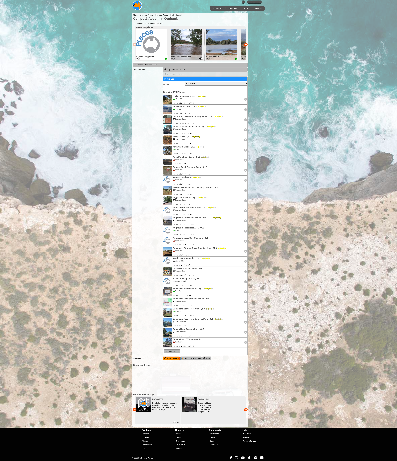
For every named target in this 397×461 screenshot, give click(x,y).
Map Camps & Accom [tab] (176, 69)
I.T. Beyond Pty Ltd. (146, 458)
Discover (233, 8)
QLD (172, 15)
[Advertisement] (200, 378)
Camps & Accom (161, 15)
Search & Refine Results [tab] (147, 65)
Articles (179, 449)
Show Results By (139, 69)
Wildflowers (180, 445)
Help (246, 8)
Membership (147, 445)
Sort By (166, 84)
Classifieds (214, 445)
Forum (258, 8)
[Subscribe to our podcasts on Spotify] (255, 458)
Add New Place (173, 358)
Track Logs (180, 441)
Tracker (145, 441)
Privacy (253, 441)
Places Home (138, 15)
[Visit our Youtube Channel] (242, 458)
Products (217, 8)
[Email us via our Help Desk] (261, 458)
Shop (144, 449)
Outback (179, 15)
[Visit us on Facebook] (231, 458)
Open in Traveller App (192, 358)
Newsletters (214, 433)
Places (178, 433)
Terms (245, 441)
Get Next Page (173, 351)
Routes (179, 437)
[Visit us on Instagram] (236, 458)
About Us (246, 437)
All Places (149, 15)
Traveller (145, 433)
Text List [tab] (170, 79)
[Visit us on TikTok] (249, 458)
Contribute (137, 359)
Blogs (212, 441)
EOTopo (145, 437)
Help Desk (247, 433)
